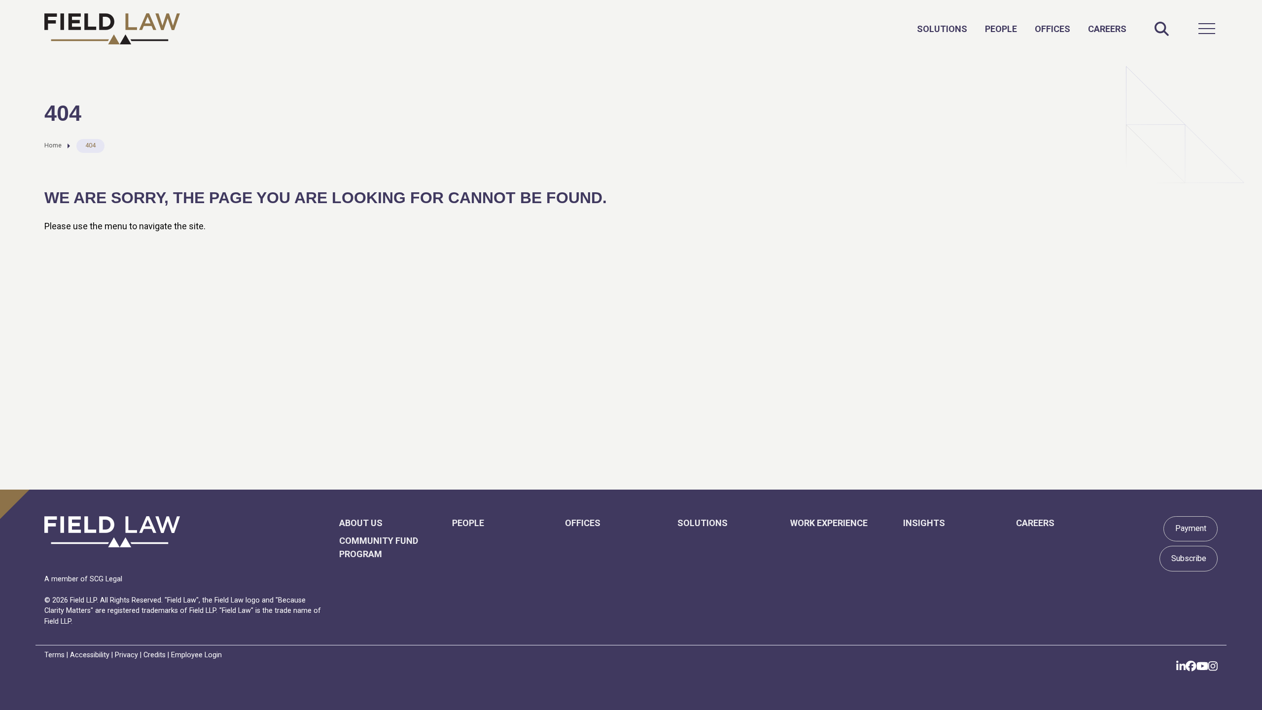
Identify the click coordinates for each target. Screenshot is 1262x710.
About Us (361, 523)
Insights (924, 523)
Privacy (126, 655)
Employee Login (196, 655)
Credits (154, 655)
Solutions (942, 29)
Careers (1107, 29)
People (1001, 29)
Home (53, 145)
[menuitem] (942, 29)
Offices (1052, 29)
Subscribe (1188, 558)
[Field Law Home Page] (112, 28)
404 (90, 145)
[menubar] (1021, 28)
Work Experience (829, 523)
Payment (1190, 528)
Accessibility (89, 655)
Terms (54, 655)
